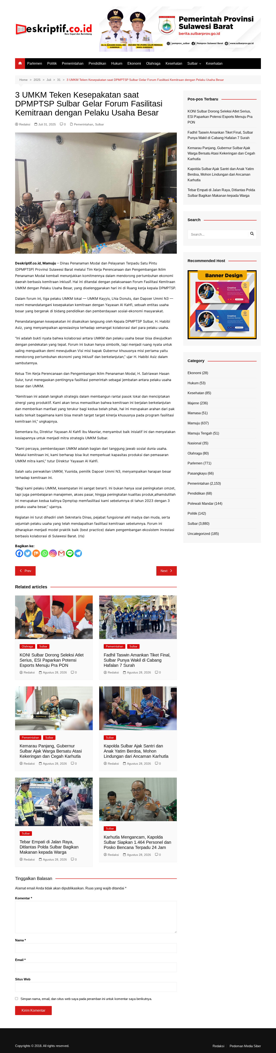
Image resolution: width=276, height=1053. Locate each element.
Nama (20, 940)
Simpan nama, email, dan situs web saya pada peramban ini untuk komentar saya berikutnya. (86, 999)
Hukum (116, 63)
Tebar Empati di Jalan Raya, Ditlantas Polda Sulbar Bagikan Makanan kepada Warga (49, 847)
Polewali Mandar (200, 503)
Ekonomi (134, 63)
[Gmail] (61, 553)
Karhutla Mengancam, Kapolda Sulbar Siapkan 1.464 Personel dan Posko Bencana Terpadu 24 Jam (137, 842)
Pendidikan (97, 63)
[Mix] (36, 553)
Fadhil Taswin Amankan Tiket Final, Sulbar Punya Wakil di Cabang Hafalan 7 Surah (137, 660)
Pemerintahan (72, 63)
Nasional (194, 443)
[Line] (70, 553)
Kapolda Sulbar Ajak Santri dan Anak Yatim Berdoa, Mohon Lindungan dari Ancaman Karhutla (136, 751)
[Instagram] (53, 553)
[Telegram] (78, 553)
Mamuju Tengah (200, 433)
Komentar (23, 898)
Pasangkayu (197, 473)
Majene (193, 403)
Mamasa (194, 413)
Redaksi (24, 124)
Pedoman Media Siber (245, 1046)
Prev (28, 571)
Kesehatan (174, 63)
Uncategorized (199, 534)
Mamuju (194, 423)
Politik (52, 63)
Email (20, 960)
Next (164, 571)
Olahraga (153, 63)
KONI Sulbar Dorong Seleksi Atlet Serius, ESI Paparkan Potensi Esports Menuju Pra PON (52, 660)
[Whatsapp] (44, 553)
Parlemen (34, 63)
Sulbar (192, 63)
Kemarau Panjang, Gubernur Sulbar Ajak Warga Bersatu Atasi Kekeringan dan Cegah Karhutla (51, 751)
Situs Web (22, 979)
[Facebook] (19, 553)
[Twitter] (27, 553)
